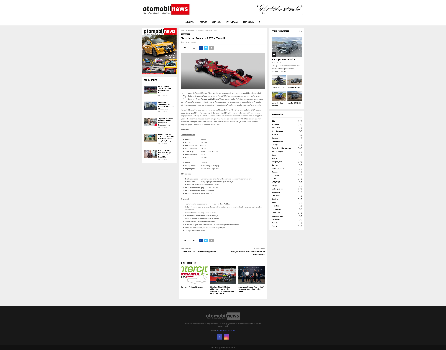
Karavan (275, 165)
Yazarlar (275, 223)
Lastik (274, 179)
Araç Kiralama (277, 131)
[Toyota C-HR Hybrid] (294, 80)
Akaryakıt (275, 124)
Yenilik (274, 226)
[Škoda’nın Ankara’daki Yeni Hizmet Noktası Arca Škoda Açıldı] (150, 106)
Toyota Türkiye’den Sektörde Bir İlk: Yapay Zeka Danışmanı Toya (165, 121)
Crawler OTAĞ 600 (294, 103)
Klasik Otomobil (278, 168)
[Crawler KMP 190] (279, 80)
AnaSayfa (189, 22)
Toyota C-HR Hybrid (294, 87)
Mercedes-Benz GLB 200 (278, 104)
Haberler (203, 22)
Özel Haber (276, 196)
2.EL (273, 121)
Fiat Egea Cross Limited (284, 59)
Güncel (274, 158)
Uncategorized (277, 216)
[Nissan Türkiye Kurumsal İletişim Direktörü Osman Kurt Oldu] (150, 154)
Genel (274, 155)
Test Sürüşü (248, 22)
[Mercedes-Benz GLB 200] (279, 96)
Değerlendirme (277, 141)
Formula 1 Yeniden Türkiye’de (192, 287)
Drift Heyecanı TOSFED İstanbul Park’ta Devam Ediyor (164, 89)
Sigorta (274, 202)
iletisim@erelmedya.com (226, 330)
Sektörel (216, 22)
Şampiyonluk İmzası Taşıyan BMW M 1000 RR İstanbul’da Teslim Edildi (251, 289)
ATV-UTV (275, 135)
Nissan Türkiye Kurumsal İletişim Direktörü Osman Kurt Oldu (165, 153)
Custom (275, 138)
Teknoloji (275, 206)
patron (185, 42)
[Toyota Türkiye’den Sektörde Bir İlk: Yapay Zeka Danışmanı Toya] (150, 122)
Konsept (275, 172)
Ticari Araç (276, 213)
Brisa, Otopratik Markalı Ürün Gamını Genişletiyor (248, 253)
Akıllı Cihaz (276, 128)
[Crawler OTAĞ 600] (294, 96)
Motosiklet (276, 192)
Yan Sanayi (276, 219)
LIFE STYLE (276, 182)
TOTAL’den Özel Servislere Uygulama (198, 251)
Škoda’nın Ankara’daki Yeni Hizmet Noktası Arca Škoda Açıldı (166, 105)
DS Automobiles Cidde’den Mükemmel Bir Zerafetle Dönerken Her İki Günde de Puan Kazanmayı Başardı (222, 290)
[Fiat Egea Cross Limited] (287, 47)
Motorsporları (185, 34)
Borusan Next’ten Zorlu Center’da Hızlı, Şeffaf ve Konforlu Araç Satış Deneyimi (166, 137)
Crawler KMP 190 (278, 87)
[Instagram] (226, 337)
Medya (274, 185)
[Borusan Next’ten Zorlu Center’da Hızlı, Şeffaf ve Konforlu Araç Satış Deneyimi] (150, 138)
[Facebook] (219, 337)
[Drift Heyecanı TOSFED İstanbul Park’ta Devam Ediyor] (150, 90)
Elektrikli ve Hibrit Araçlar (281, 148)
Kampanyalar (232, 22)
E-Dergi (275, 145)
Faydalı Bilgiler (277, 151)
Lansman (275, 175)
